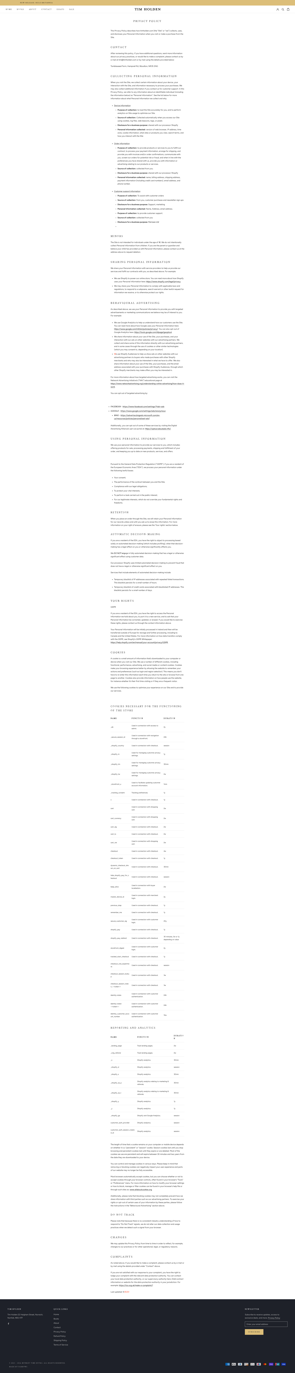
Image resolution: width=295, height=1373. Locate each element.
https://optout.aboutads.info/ (158, 429)
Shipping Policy (60, 1340)
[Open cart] (288, 9)
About (33, 9)
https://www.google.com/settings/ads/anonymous (143, 411)
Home (9, 9)
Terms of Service (61, 1345)
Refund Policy (60, 1336)
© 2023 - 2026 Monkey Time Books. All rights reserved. (37, 1363)
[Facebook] (8, 1323)
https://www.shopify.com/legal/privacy (163, 281)
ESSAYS (60, 9)
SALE (71, 9)
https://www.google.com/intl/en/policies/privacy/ (136, 329)
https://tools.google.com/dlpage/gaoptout (153, 332)
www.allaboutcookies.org (141, 1189)
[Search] (283, 9)
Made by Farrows (18, 1367)
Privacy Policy (60, 1332)
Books (20, 9)
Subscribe (254, 1332)
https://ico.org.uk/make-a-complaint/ (135, 1285)
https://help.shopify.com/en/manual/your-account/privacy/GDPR (139, 642)
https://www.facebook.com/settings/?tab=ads (143, 406)
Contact (46, 9)
